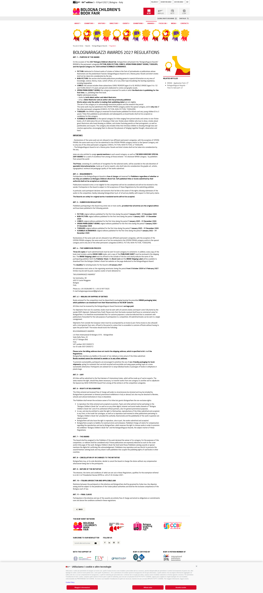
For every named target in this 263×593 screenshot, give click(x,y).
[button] (196, 566)
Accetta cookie (181, 587)
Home (81, 46)
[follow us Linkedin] (109, 542)
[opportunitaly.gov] (100, 558)
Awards (150, 23)
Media (173, 23)
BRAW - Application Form (176, 83)
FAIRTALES (182, 18)
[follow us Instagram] (118, 542)
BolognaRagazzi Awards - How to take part (176, 86)
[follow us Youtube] (114, 542)
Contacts (185, 23)
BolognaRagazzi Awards (99, 46)
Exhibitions (138, 23)
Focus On (162, 23)
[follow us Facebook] (105, 542)
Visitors (101, 23)
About (77, 23)
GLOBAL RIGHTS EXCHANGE (165, 18)
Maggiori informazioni (82, 587)
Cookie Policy (70, 582)
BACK (80, 509)
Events (126, 23)
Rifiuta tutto (148, 587)
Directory (114, 23)
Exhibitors (88, 23)
